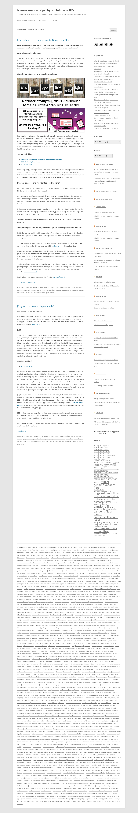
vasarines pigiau (22, 708)
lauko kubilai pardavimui (104, 586)
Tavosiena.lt (21, 431)
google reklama (28, 439)
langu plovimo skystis (61, 630)
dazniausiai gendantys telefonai (99, 594)
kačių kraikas (37, 669)
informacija (36, 324)
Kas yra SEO (99, 413)
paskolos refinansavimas (105, 622)
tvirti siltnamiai (92, 656)
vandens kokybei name (104, 560)
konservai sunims (79, 643)
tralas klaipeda (35, 679)
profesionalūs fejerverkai (24, 672)
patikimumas (64, 690)
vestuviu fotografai (22, 690)
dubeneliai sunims (55, 643)
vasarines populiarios (59, 708)
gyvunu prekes (72, 620)
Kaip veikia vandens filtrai (102, 115)
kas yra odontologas (88, 672)
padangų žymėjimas (45, 547)
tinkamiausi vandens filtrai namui (61, 558)
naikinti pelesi (44, 685)
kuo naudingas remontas (62, 602)
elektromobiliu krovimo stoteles (90, 742)
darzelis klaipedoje (52, 695)
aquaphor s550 (100, 462)
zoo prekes (63, 674)
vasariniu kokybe (33, 708)
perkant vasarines (75, 716)
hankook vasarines (83, 708)
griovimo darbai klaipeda (48, 679)
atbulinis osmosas (105, 479)
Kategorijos (43, 20)
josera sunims (21, 643)
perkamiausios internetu (73, 669)
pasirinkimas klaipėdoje (43, 801)
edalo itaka (52, 651)
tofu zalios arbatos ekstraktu (37, 742)
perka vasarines (95, 708)
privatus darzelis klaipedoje (30, 700)
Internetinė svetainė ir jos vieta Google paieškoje (44, 40)
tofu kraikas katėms (74, 674)
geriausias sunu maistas (61, 666)
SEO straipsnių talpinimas (26, 20)
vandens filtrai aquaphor (106, 509)
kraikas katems (38, 672)
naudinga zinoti (71, 708)
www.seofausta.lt (30, 272)
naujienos (113, 648)
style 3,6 (42, 674)
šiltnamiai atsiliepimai (23, 659)
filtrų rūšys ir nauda (78, 550)
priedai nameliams (39, 778)
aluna (109, 672)
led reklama (35, 659)
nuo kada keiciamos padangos (39, 633)
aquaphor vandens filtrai (106, 472)
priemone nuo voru (90, 586)
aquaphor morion (102, 451)
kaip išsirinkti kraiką (99, 773)
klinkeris (81, 682)
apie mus (105, 648)
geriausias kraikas (87, 669)
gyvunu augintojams (30, 752)
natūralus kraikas (36, 775)
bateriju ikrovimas (53, 690)
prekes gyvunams (97, 646)
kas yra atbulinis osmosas (88, 553)
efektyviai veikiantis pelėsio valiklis (31, 604)
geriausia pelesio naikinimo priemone (106, 718)
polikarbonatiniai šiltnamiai (78, 656)
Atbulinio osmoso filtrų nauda (103, 325)
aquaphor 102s (104, 584)
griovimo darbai (99, 490)
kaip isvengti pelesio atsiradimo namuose (70, 591)
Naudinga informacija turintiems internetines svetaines (41, 159)
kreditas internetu (90, 622)
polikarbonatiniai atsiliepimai (106, 656)
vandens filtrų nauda (47, 565)
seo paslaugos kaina (23, 441)
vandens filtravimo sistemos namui (82, 558)
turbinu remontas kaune (37, 620)
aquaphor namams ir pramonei (110, 573)
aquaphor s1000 (100, 467)
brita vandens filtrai (103, 664)
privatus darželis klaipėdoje (45, 698)
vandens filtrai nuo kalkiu (106, 518)
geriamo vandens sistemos (25, 571)
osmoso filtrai (102, 502)
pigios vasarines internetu (109, 713)
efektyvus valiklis (51, 682)
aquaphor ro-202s (91, 581)
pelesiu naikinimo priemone (30, 685)
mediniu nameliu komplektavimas (27, 687)
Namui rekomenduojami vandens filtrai (106, 418)
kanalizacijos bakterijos (38, 664)
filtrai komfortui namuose (105, 555)
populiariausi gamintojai (66, 718)
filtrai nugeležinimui (93, 547)
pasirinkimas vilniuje (67, 615)
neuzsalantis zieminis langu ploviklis (28, 630)
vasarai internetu (87, 716)
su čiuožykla (72, 677)
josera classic (73, 604)
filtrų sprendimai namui (101, 558)
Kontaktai (55, 20)
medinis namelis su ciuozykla (64, 625)
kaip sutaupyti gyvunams (82, 646)
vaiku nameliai (54, 677)
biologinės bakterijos (108, 661)
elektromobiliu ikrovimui (65, 638)
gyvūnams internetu (59, 669)
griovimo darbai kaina (31, 692)
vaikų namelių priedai (59, 791)
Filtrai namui (100, 315)
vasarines (53, 705)
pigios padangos (86, 628)
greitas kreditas (46, 622)
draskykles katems (28, 625)
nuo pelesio (99, 698)
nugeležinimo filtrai (106, 496)
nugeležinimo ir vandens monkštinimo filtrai (78, 568)
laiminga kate (62, 620)
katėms (34, 648)
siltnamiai (26, 620)
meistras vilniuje (43, 641)
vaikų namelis (97, 674)
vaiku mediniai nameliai (88, 780)
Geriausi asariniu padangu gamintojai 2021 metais (75, 635)
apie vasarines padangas (49, 718)
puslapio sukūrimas (58, 439)
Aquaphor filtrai (27, 366)
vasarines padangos (99, 535)
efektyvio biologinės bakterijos (74, 664)
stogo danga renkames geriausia (68, 682)
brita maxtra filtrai (100, 672)
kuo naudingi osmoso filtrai (54, 555)
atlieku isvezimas (62, 700)
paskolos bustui (78, 638)
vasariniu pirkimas (98, 705)
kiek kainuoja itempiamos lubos (41, 617)
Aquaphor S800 (26, 164)
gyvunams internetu (94, 651)
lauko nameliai (113, 674)
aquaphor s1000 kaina (101, 469)
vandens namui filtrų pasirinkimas (72, 560)
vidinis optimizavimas (84, 620)
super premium (67, 641)
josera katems (113, 641)
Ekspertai (99, 277)
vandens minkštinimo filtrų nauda (40, 568)
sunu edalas (86, 641)
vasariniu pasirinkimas (108, 708)
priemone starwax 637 (104, 679)
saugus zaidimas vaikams (40, 610)
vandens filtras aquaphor (106, 522)
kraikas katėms (47, 669)
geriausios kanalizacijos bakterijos (99, 612)
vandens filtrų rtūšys (89, 560)
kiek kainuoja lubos (89, 617)
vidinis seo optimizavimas (49, 607)
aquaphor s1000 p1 (113, 469)
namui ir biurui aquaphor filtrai (97, 578)
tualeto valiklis (102, 687)
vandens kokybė (100, 526)
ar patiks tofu (67, 648)
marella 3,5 (28, 674)
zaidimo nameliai (22, 791)
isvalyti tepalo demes (98, 625)
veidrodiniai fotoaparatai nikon (62, 723)
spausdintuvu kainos (113, 687)
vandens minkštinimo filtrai (89, 565)
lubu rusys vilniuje (110, 617)
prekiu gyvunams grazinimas (47, 638)
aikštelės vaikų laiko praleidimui (44, 594)
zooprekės (108, 669)
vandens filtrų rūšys (73, 563)
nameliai (105, 674)
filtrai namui (35, 565)
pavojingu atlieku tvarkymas (43, 796)
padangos (115, 502)
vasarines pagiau (48, 713)
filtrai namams (30, 558)
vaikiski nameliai (44, 677)
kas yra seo (39, 589)
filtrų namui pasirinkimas (89, 555)
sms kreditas (95, 721)
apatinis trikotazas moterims (47, 799)
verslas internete (55, 441)
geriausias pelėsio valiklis (32, 591)
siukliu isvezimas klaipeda (41, 783)
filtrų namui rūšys (61, 563)
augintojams (113, 659)
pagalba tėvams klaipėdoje (67, 695)
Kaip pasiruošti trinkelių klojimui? (104, 282)
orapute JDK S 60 (74, 690)
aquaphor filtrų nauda (45, 576)
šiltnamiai (21, 666)
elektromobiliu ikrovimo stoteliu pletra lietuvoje (47, 599)
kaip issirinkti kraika (75, 666)
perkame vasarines (35, 718)
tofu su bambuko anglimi (98, 635)
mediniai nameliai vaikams (48, 700)
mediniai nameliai (86, 674)
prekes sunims (89, 654)
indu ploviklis (99, 690)
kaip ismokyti (21, 656)
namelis (77, 780)
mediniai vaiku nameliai (93, 685)
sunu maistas (78, 641)
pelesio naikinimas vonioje (93, 682)
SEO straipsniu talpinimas (26, 282)
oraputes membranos (87, 690)
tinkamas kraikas (49, 672)
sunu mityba (73, 651)
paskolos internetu (113, 620)
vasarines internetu (30, 705)
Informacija (28, 287)
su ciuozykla (64, 677)
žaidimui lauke (33, 677)
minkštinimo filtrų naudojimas (49, 550)
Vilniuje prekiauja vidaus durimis (104, 399)
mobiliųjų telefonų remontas (58, 597)
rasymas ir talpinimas (104, 703)
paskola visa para (67, 721)
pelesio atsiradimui (88, 718)
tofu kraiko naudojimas (54, 648)
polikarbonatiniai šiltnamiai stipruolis (109, 610)
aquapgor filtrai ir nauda (71, 576)
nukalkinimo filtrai (105, 499)
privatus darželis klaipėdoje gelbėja (87, 695)
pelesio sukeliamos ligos (53, 721)
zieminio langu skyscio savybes (55, 612)
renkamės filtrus (65, 659)
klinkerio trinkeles (74, 679)
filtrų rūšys (35, 550)
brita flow (49, 674)
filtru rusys (59, 672)
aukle (105, 698)
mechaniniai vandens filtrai (104, 491)
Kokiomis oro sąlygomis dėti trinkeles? (106, 360)
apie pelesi (78, 718)
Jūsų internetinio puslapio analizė (35, 306)
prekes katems (79, 654)
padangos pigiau (111, 630)
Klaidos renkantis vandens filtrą (104, 308)
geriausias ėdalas (103, 659)
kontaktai (98, 648)
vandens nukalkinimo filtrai (101, 568)
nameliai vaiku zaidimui (104, 780)
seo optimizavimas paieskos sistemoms (58, 290)
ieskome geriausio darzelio (83, 615)
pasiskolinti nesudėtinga (99, 620)
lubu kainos (100, 617)
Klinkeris (99, 354)
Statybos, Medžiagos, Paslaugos (106, 191)
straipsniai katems (51, 620)
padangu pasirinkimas (83, 633)
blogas (19, 661)
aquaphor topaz (101, 470)
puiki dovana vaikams (114, 591)
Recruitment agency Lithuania (105, 677)
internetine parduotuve (24, 654)
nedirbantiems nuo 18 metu (82, 721)
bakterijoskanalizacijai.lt (38, 695)
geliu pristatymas (44, 692)
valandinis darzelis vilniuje (99, 641)
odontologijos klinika (55, 641)
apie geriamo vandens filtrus (70, 553)
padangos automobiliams (76, 700)
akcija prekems (42, 656)
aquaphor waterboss (103, 476)
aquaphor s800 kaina (100, 466)
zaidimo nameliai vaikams (76, 685)
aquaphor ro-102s (59, 578)
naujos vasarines (110, 705)
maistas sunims (47, 666)
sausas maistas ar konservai (82, 625)
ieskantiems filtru (58, 661)
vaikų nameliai (50, 778)
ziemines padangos (98, 630)
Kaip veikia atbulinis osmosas (103, 82)
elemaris (56, 674)
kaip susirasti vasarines (112, 716)
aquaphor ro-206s (23, 584)
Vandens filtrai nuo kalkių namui (104, 212)
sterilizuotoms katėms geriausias (79, 597)
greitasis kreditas (35, 622)
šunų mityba (101, 770)
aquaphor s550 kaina (112, 462)
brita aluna (115, 672)
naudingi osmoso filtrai (37, 555)
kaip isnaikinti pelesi (38, 721)
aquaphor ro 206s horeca (102, 461)
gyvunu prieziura (109, 646)
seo (95, 504)
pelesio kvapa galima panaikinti (73, 586)
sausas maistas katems (102, 643)
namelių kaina (87, 778)
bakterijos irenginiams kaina (69, 786)
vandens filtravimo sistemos (105, 524)
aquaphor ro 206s (99, 459)
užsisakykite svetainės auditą (40, 441)
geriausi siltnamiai (54, 656)
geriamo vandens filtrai (104, 486)
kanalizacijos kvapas (23, 664)
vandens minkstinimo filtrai (105, 529)
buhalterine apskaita (24, 615)
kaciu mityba (100, 638)
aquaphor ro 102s (102, 457)
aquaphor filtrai (101, 447)
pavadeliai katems (56, 654)
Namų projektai (101, 332)
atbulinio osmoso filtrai (46, 553)
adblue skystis (115, 612)
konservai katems (28, 749)
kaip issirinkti (65, 656)
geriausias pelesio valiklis (85, 604)
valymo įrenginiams (83, 687)
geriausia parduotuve (108, 651)
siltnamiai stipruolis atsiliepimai (87, 610)
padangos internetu (47, 628)
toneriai (41, 687)
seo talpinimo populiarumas (56, 703)
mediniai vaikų (77, 778)
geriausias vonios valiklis (24, 599)
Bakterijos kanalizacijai (104, 199)
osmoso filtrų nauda (32, 553)
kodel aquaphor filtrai (34, 581)
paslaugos (55, 246)
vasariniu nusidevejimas (37, 716)
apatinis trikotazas (56, 692)
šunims (28, 648)
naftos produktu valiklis (24, 723)
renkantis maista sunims (80, 723)
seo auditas (69, 439)
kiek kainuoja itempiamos (75, 617)
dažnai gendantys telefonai (111, 597)
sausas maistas (27, 669)
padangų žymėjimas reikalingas (88, 599)
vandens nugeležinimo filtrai (105, 533)
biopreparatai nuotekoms (88, 679)
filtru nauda (77, 661)
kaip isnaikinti (107, 682)
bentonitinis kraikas (41, 646)
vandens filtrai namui (103, 512)
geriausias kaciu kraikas (81, 594)
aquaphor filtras (101, 449)
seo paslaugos (76, 290)
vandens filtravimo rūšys (78, 547)
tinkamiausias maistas (78, 659)
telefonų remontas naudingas (64, 594)
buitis (94, 607)
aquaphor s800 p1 (112, 466)
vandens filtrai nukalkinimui (103, 550)
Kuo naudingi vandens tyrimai (103, 386)
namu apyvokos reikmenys (83, 607)
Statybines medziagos (103, 393)
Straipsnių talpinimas (47, 293)
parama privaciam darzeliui (40, 615)
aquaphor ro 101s (102, 453)
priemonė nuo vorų (88, 589)
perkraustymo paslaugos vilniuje (27, 641)
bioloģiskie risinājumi (81, 612)
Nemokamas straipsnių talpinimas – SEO (45, 10)
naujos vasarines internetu (63, 713)
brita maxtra (60, 775)
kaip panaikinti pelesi (70, 788)
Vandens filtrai (101, 207)
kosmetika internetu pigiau (86, 692)
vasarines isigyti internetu (92, 713)
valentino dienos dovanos (103, 692)
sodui (94, 664)
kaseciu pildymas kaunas (68, 687)
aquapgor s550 (70, 578)
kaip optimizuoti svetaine (66, 607)
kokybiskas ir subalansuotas (40, 654)
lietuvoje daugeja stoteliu (70, 599)
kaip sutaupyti (82, 651)
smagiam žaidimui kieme (25, 594)
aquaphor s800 (110, 464)
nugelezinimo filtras (107, 493)
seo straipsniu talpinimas (70, 571)
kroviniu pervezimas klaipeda (69, 783)
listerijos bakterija (39, 612)
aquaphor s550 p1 (99, 464)
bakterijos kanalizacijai (24, 610)
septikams (93, 687)
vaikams (99, 607)
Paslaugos (36, 287)
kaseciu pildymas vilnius (52, 687)
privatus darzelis (97, 615)
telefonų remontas (29, 589)
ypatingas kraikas (31, 656)
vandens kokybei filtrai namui (51, 560)
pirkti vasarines (50, 711)
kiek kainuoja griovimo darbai (58, 685)
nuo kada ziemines (71, 610)
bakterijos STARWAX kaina (37, 682)
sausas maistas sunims (63, 646)
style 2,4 (36, 674)
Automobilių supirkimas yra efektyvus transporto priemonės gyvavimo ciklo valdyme (106, 172)
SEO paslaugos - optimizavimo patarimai (53, 287)
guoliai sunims (44, 643)
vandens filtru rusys (24, 578)
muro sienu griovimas (36, 690)
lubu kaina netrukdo (24, 617)
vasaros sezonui (64, 716)
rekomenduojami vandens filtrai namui (28, 563)
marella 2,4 (20, 674)
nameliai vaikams (22, 677)
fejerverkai (49, 661)
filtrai (105, 482)
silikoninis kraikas (28, 646)
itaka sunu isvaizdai (62, 651)
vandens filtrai (104, 506)
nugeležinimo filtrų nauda (105, 565)
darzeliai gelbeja (55, 615)
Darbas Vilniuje (90, 677)
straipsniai (26, 661)
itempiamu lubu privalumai (112, 615)
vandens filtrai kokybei (42, 558)
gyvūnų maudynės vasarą (108, 666)
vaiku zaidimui (70, 612)
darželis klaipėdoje (104, 695)
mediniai (68, 778)
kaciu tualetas (89, 643)
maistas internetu (91, 659)
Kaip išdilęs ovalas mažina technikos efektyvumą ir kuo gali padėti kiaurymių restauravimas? (107, 181)
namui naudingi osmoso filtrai (106, 553)
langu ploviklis (73, 630)
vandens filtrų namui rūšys (33, 560)
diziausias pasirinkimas (63, 711)
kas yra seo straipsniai (101, 604)
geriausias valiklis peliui (96, 602)
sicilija (115, 721)
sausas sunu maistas (101, 654)
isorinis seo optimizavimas (33, 607)
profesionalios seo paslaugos (42, 439)
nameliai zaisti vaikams (108, 685)
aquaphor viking (101, 474)
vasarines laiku (61, 705)
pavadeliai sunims (68, 654)
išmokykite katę (109, 638)
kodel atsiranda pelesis (25, 612)
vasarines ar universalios (89, 703)
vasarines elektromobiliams (25, 711)
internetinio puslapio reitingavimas (34, 290)
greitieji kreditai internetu (76, 622)
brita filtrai (97, 483)
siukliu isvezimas (63, 679)
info (73, 646)
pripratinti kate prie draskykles (45, 625)
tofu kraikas (51, 646)
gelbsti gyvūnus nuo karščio (91, 666)
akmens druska (47, 723)
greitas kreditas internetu (59, 622)
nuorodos (20, 651)
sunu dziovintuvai (67, 643)
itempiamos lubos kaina (59, 617)
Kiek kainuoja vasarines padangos (48, 635)
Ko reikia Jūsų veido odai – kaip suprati (106, 128)
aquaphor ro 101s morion (105, 455)
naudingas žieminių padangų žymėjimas (41, 602)
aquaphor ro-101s (47, 578)
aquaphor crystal (101, 445)
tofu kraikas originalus (31, 638)
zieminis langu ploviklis (47, 630)
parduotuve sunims (107, 700)
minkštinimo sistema (65, 550)
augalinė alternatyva (78, 648)
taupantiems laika (86, 705)
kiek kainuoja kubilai (96, 597)
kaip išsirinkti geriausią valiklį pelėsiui (95, 591)
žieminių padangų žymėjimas (61, 547)
